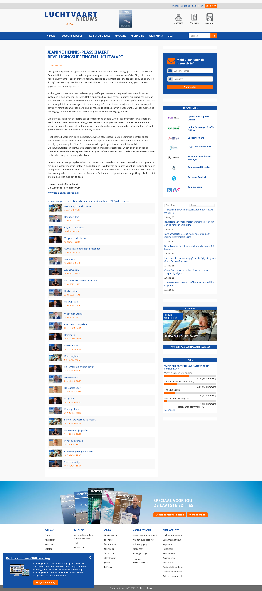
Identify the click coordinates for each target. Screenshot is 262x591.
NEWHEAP (79, 547)
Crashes (194, 205)
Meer (171, 35)
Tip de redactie (121, 200)
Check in (209, 6)
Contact (48, 535)
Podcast (110, 567)
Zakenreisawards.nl (172, 576)
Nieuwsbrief (112, 535)
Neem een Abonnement (145, 535)
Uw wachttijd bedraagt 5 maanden (82, 248)
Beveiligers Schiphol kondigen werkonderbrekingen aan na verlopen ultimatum (189, 223)
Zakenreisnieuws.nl (172, 539)
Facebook (111, 544)
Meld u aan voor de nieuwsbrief (92, 200)
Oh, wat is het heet (74, 227)
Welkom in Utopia (73, 313)
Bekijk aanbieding (45, 582)
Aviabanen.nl (169, 558)
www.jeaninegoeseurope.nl (63, 192)
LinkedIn (110, 548)
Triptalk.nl (167, 544)
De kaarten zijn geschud (76, 430)
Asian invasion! (71, 269)
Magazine (120, 35)
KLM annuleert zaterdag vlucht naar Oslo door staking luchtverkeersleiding (187, 235)
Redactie (49, 544)
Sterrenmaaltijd (72, 461)
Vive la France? (72, 345)
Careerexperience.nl (172, 571)
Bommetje (69, 334)
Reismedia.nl (169, 553)
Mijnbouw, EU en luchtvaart (78, 206)
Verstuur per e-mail (61, 200)
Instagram (111, 558)
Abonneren (137, 35)
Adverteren (50, 539)
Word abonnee (197, 514)
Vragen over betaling (143, 539)
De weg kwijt (71, 301)
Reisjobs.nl (168, 562)
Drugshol (69, 398)
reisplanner (156, 35)
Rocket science (72, 290)
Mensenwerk (71, 377)
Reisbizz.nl (168, 548)
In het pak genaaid (73, 440)
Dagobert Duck (72, 216)
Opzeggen (138, 548)
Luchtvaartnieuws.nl (172, 535)
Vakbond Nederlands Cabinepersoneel (84, 537)
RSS (108, 562)
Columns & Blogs (72, 35)
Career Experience (99, 35)
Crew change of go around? (78, 451)
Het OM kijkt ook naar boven (79, 366)
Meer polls (169, 409)
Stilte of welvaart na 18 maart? (80, 419)
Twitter (109, 539)
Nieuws (51, 35)
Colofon (48, 548)
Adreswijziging (140, 544)
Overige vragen (140, 553)
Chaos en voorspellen (75, 324)
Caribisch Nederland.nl (174, 567)
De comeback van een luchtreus (80, 280)
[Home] (71, 18)
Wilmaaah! (69, 259)
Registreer (197, 6)
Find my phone (71, 408)
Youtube (110, 553)
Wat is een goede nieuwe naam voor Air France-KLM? (186, 367)
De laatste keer (72, 387)
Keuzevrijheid (71, 356)
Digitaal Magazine (181, 6)
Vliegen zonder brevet (76, 238)
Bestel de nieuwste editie (170, 514)
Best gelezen (170, 205)
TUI (76, 542)
